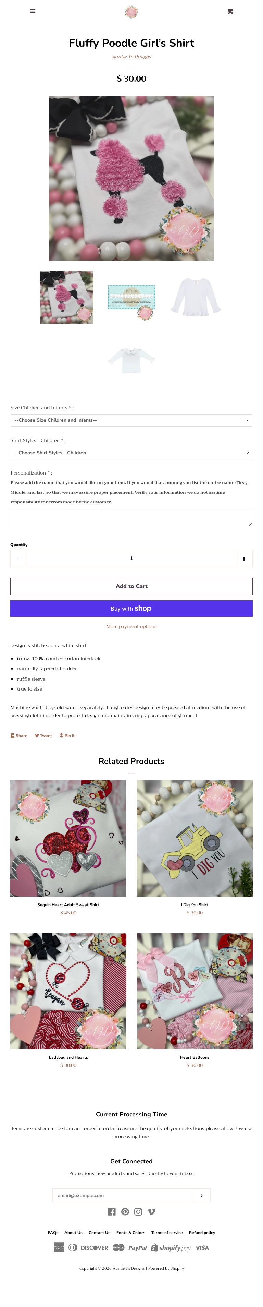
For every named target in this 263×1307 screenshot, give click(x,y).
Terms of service (167, 1232)
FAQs (53, 1232)
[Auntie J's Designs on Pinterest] (125, 1213)
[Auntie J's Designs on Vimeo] (151, 1213)
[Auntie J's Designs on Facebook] (112, 1213)
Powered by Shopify (166, 1268)
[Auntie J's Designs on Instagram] (138, 1213)
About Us (73, 1232)
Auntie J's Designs (131, 56)
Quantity (18, 545)
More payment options (131, 626)
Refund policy (202, 1232)
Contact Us (99, 1232)
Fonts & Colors (130, 1232)
